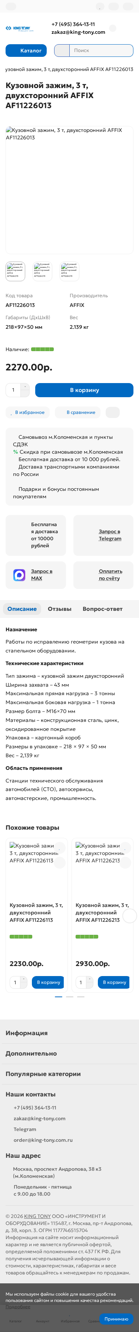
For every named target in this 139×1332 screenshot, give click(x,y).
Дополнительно (31, 1053)
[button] (9, 915)
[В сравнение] (60, 863)
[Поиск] (125, 50)
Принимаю (116, 1319)
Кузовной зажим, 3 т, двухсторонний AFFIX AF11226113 (36, 912)
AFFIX (77, 305)
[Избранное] (100, 6)
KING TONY (37, 1216)
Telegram (25, 1129)
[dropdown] (11, 6)
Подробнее (18, 1306)
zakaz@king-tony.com (78, 32)
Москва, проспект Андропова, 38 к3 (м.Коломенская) (57, 1172)
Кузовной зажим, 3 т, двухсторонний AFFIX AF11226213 (102, 912)
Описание (22, 608)
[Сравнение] (113, 6)
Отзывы (60, 608)
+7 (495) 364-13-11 (73, 24)
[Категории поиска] (62, 50)
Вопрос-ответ (103, 608)
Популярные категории (43, 1074)
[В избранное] (60, 848)
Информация (27, 1033)
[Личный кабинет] (128, 6)
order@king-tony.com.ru (43, 1140)
